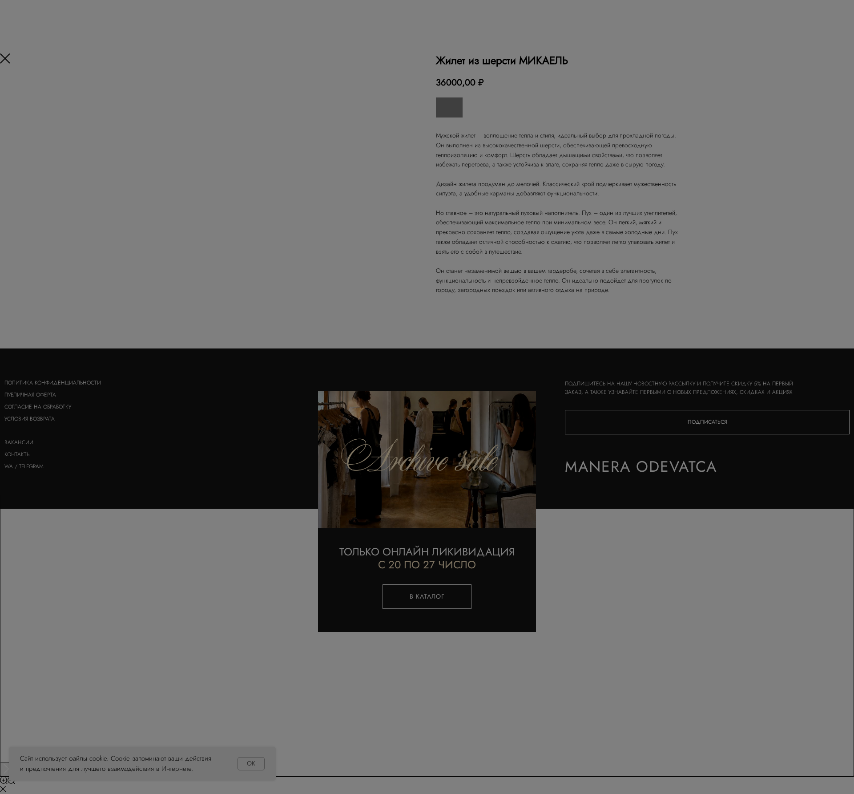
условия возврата (29, 419)
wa (8, 466)
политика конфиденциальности (52, 383)
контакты (17, 454)
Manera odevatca (641, 467)
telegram (31, 466)
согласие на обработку (37, 407)
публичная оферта (30, 395)
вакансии (18, 442)
